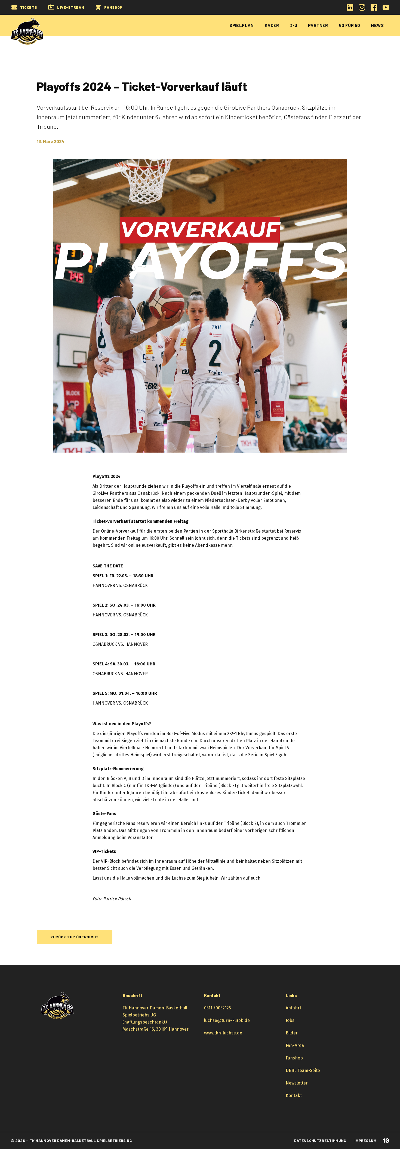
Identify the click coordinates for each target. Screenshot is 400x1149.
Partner (318, 25)
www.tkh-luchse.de (223, 1033)
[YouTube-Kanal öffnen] (386, 9)
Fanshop (294, 1058)
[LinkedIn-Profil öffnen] (350, 9)
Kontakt (294, 1095)
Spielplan (241, 25)
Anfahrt (293, 1007)
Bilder (292, 1033)
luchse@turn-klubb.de (227, 1020)
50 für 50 (349, 25)
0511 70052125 (217, 1007)
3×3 (293, 25)
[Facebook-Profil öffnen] (374, 9)
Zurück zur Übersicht (74, 937)
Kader (272, 25)
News (377, 25)
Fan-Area (295, 1045)
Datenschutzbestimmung (320, 1140)
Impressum (365, 1140)
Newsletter (297, 1083)
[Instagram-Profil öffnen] (362, 9)
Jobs (290, 1020)
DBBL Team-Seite (303, 1070)
